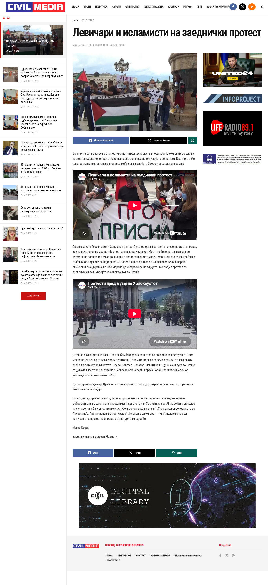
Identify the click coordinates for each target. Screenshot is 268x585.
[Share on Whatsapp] (192, 140)
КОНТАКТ (141, 555)
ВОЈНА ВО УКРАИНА (218, 6)
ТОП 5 (121, 45)
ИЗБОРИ (116, 6)
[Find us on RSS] (252, 7)
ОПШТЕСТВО (132, 6)
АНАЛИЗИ (173, 6)
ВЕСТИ (87, 6)
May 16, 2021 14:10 (82, 45)
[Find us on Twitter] (242, 7)
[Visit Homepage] (35, 7)
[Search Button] (262, 7)
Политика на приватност (188, 555)
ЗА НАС (109, 555)
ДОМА (75, 6)
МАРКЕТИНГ (113, 560)
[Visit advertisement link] (232, 70)
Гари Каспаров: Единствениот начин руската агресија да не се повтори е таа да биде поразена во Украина (42, 275)
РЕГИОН (187, 6)
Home (75, 20)
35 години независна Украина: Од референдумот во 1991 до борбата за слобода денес (41, 168)
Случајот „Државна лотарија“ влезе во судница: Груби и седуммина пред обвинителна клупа (42, 146)
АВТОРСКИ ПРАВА (160, 555)
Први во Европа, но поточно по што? (42, 228)
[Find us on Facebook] (233, 7)
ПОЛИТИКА (101, 6)
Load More (33, 295)
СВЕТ (199, 6)
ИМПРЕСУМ (124, 555)
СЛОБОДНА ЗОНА (154, 6)
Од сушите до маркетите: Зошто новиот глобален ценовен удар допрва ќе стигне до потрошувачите (42, 72)
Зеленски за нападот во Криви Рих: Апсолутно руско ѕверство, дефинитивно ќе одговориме (41, 253)
